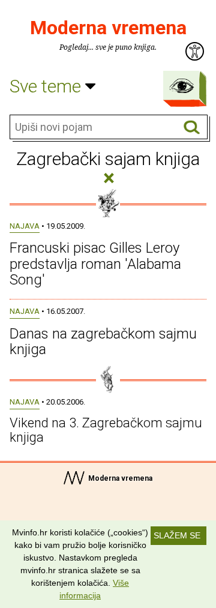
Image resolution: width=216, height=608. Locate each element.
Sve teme (47, 86)
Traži (191, 127)
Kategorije (181, 86)
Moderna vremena (108, 27)
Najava (25, 225)
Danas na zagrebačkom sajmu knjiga (103, 341)
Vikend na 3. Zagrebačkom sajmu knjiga (106, 430)
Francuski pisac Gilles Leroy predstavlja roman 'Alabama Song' (95, 263)
